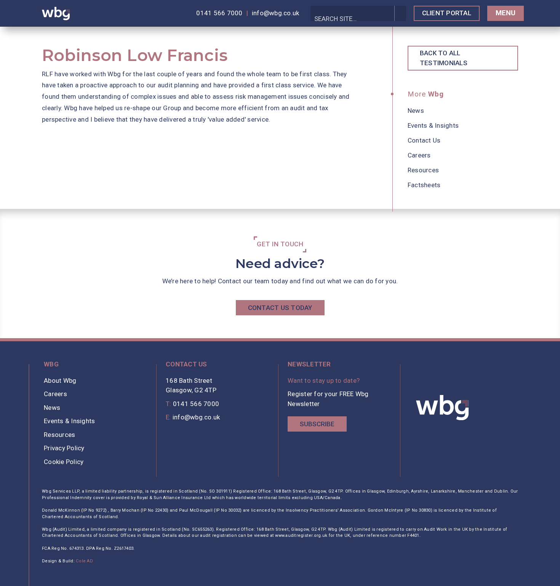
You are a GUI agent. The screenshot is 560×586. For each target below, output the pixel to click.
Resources (423, 170)
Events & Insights (433, 125)
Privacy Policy (64, 448)
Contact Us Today (280, 307)
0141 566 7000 (219, 13)
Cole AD (84, 561)
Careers (419, 155)
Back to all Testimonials (443, 58)
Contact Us (424, 140)
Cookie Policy (63, 462)
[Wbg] (442, 407)
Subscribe (317, 424)
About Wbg (60, 380)
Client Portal (446, 13)
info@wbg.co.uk (275, 13)
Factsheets (424, 185)
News (416, 110)
